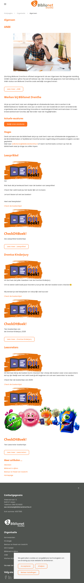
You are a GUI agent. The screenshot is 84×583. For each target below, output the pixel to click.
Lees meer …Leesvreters (16, 452)
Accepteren (26, 566)
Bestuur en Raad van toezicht (16, 472)
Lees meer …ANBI (13, 89)
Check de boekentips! (13, 206)
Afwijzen (41, 566)
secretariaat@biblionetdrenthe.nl (17, 507)
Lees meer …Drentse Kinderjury (19, 339)
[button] (5, 4)
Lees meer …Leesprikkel (16, 246)
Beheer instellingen (28, 572)
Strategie (8, 541)
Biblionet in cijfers (11, 468)
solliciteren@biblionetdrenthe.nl (25, 144)
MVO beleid (8, 548)
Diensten (7, 465)
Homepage (8, 475)
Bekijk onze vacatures (15, 124)
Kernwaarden (9, 537)
